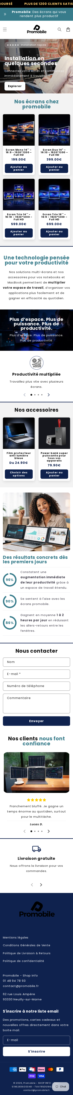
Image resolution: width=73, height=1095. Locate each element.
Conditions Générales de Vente (26, 945)
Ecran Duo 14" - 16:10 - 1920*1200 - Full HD (54, 152)
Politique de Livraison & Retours (27, 953)
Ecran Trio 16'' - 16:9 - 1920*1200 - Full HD (54, 217)
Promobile (29, 1083)
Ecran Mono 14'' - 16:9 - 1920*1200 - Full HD (19, 152)
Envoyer (36, 721)
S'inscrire (36, 1051)
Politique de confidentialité (23, 961)
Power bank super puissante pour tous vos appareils (54, 457)
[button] (5, 29)
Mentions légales (15, 937)
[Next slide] (48, 395)
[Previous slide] (25, 395)
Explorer (15, 86)
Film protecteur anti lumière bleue (19, 455)
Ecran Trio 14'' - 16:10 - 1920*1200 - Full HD (18, 217)
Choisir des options (19, 474)
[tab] (31, 395)
